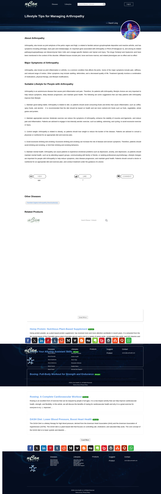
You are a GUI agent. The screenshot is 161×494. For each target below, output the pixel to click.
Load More (85, 440)
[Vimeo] (77, 448)
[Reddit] (63, 451)
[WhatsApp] (131, 451)
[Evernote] (97, 448)
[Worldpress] (110, 451)
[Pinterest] (50, 448)
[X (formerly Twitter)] (37, 451)
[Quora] (124, 451)
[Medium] (70, 451)
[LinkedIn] (44, 448)
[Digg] (90, 451)
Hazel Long (113, 23)
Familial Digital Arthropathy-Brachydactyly (42, 203)
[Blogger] (84, 451)
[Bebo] (104, 451)
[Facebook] (30, 448)
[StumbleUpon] (117, 451)
